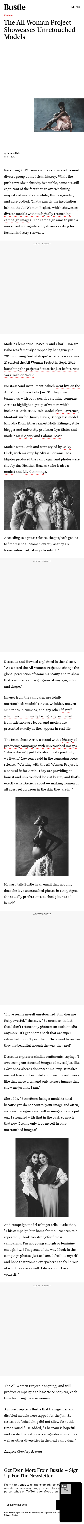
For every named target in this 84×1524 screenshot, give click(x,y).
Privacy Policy (11, 1515)
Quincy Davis (39, 417)
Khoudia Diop (14, 423)
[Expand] (64, 1486)
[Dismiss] (77, 1486)
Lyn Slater (62, 429)
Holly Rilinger (59, 423)
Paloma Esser (51, 435)
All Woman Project (39, 362)
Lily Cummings (34, 471)
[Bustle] (14, 7)
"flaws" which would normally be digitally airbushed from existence (38, 716)
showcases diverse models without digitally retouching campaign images (41, 213)
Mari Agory (24, 435)
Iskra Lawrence (66, 410)
